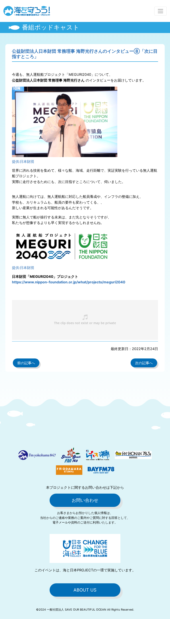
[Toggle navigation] (160, 11)
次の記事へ (144, 363)
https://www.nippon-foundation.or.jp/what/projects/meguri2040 (68, 282)
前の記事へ (26, 363)
